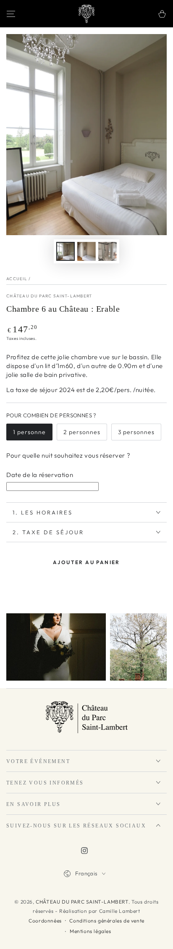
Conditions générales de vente (106, 920)
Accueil (16, 278)
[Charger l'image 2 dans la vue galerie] (86, 251)
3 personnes (136, 432)
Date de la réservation (39, 475)
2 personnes (81, 432)
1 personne (29, 432)
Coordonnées (45, 920)
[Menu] (11, 14)
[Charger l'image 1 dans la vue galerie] (65, 251)
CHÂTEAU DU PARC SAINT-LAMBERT (49, 296)
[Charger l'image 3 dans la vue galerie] (107, 251)
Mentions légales (90, 931)
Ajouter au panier (86, 562)
